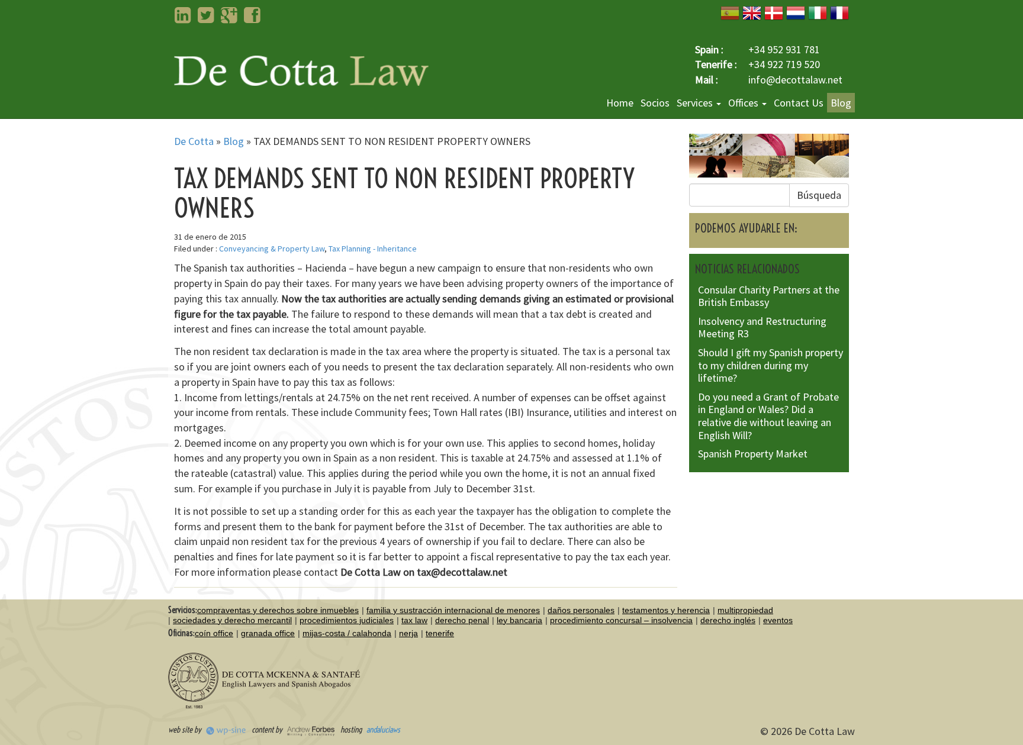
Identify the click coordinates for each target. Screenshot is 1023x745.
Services (696, 102)
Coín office (214, 633)
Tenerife (440, 633)
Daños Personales (581, 610)
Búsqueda (819, 195)
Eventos (778, 620)
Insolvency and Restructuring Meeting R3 (762, 327)
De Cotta (194, 141)
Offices (744, 102)
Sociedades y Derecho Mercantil (232, 620)
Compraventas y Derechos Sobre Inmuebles (278, 610)
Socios (655, 102)
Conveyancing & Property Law (271, 248)
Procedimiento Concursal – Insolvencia (621, 620)
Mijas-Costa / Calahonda (347, 633)
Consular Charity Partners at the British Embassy (768, 296)
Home (619, 102)
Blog (841, 102)
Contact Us (798, 102)
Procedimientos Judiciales (347, 620)
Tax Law (414, 620)
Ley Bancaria (519, 620)
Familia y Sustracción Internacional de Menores (453, 610)
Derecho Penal (462, 620)
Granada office (268, 633)
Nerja (408, 633)
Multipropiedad (745, 610)
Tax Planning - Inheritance (373, 248)
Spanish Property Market (753, 453)
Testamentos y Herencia (666, 610)
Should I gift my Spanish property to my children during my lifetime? (770, 365)
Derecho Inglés (727, 620)
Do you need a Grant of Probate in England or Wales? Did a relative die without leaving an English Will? (768, 416)
